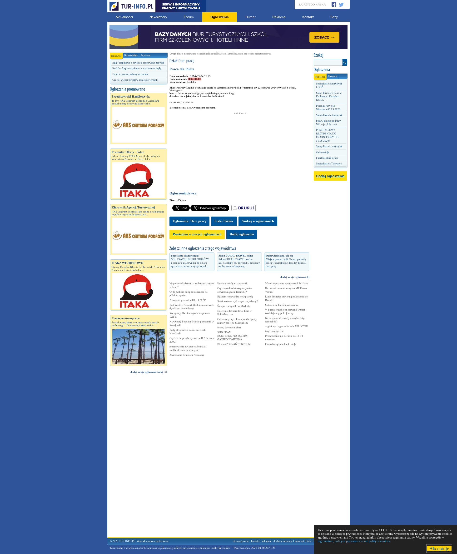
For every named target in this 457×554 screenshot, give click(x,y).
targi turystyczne (274, 331)
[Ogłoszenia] (330, 69)
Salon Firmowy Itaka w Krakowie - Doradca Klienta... (329, 96)
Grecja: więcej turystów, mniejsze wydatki (135, 79)
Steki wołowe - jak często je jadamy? (237, 301)
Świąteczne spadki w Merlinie (233, 306)
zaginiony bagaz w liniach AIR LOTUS (286, 326)
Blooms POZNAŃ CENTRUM (234, 344)
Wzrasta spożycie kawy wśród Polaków (286, 283)
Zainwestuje (322, 152)
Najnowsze (116, 55)
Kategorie (332, 76)
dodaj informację (282, 540)
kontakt (255, 540)
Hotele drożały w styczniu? (232, 283)
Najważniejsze (131, 55)
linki (309, 540)
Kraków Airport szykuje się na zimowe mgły (136, 68)
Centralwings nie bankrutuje (280, 344)
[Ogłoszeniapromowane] (138, 89)
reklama (266, 540)
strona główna (240, 540)
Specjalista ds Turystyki (329, 163)
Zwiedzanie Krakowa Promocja (186, 354)
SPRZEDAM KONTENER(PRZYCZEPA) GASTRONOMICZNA (232, 336)
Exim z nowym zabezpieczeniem (130, 74)
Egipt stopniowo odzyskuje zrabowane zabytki (138, 62)
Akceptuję (439, 548)
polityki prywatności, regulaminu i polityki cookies (202, 547)
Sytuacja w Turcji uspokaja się (281, 304)
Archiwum (145, 55)
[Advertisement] (138, 457)
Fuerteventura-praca (327, 157)
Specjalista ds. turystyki (329, 115)
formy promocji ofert (229, 327)
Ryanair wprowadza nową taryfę (235, 296)
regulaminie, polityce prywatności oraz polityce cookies (354, 541)
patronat (299, 540)
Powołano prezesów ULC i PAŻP (187, 300)
